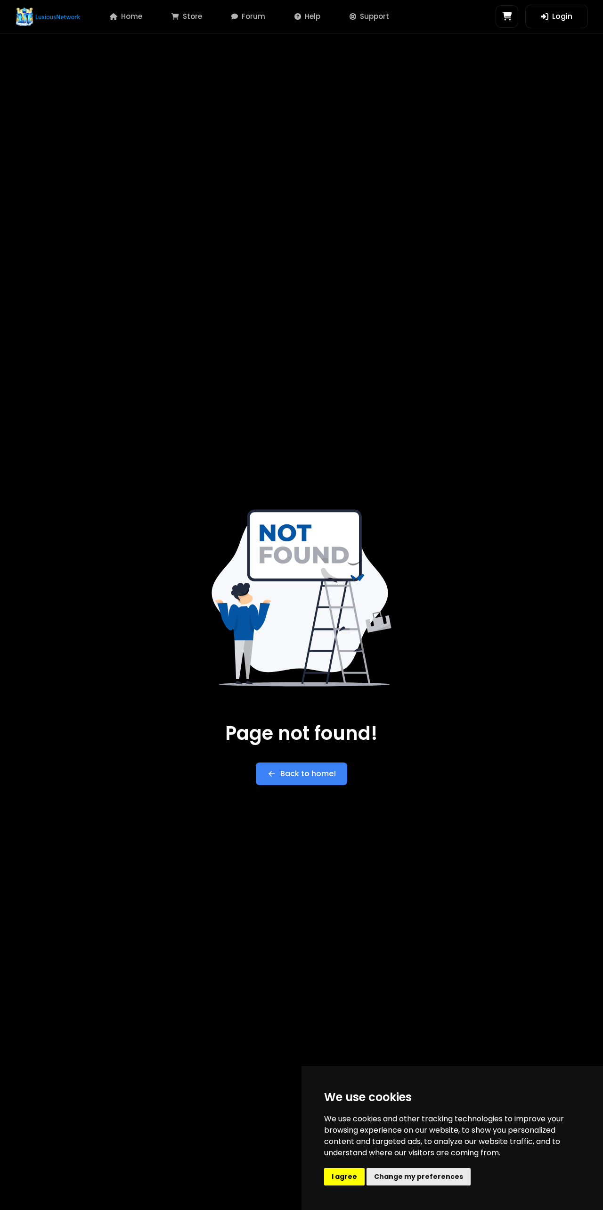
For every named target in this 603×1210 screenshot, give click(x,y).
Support (374, 16)
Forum (253, 16)
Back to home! (308, 773)
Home (131, 16)
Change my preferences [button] (418, 1176)
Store (192, 16)
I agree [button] (344, 1176)
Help (312, 16)
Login (562, 16)
